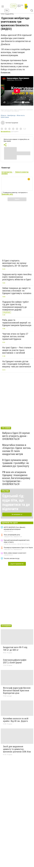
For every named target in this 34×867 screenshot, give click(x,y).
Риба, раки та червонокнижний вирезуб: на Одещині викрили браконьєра (16, 323)
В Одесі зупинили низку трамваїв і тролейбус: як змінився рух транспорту (15, 463)
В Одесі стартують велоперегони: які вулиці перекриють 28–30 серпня (15, 263)
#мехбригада (11, 115)
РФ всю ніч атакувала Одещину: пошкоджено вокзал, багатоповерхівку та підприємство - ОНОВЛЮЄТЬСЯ (16, 478)
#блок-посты (21, 115)
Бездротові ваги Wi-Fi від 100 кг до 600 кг (15, 648)
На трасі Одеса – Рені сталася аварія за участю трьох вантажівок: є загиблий (16, 350)
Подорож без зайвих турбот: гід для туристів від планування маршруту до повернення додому (15, 306)
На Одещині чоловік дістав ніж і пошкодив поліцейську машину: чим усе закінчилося (16, 364)
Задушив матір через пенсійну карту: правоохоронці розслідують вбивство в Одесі (17, 277)
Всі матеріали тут (17, 514)
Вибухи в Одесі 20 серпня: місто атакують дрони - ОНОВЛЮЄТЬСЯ (16, 436)
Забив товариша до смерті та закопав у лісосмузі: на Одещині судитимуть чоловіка (16, 291)
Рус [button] (7, 10)
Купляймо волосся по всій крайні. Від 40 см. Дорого (15, 719)
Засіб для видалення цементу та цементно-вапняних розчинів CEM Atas (17, 749)
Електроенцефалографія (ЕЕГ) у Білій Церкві (14, 661)
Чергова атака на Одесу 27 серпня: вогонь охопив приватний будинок (15, 336)
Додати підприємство (17, 564)
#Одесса (3, 115)
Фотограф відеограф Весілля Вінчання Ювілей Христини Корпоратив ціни (17, 690)
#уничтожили (5, 117)
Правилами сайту (7, 194)
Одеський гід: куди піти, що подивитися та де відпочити (16, 502)
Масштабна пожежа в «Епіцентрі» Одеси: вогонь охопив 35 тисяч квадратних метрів (16, 449)
